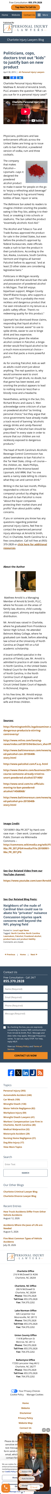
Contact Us (29, 14)
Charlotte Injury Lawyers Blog (25, 27)
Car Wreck (11, 1099)
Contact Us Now (25, 1055)
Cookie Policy (17, 1394)
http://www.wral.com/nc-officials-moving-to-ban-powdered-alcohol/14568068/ (23, 787)
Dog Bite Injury (13, 1142)
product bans (9, 939)
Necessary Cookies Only (17, 1485)
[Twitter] (18, 1072)
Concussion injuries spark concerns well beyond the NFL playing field (22, 920)
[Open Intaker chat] (22, 1492)
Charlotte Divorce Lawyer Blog (19, 1196)
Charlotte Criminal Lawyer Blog (20, 1191)
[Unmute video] (33, 1457)
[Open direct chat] (44, 1430)
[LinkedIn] (25, 1072)
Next (34, 954)
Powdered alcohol (32, 936)
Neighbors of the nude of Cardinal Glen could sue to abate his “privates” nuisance (25, 909)
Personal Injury (14, 1090)
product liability (28, 939)
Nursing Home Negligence (19, 1138)
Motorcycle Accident (16, 1133)
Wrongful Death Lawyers (19, 1117)
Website (16, 14)
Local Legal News (21, 930)
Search (25, 1173)
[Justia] (33, 1072)
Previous (10, 954)
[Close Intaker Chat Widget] (48, 1430)
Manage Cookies (35, 1394)
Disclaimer (25, 1413)
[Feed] (40, 1072)
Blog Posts (25, 1432)
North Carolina (18, 933)
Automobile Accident (17, 1095)
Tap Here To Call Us (25, 7)
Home (5, 14)
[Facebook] (11, 1072)
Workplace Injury (14, 1112)
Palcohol (19, 936)
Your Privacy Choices (29, 1390)
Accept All (17, 1477)
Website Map (26, 1422)
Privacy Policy (22, 1046)
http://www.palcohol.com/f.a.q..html (25, 764)
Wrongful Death (14, 1103)
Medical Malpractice (16, 1129)
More (45, 14)
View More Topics (12, 1146)
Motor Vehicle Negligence (19, 1108)
